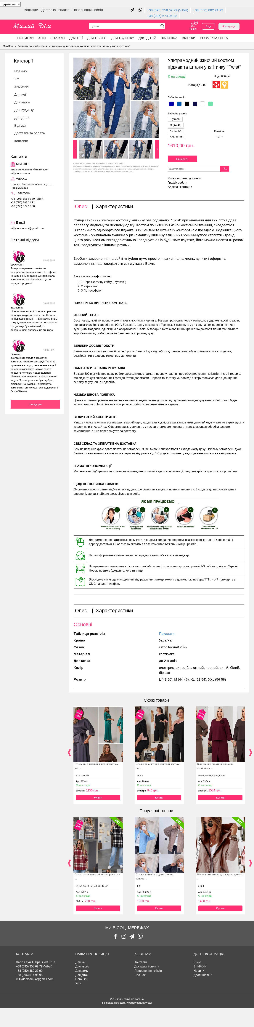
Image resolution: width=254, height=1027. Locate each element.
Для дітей (147, 38)
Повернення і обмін (88, 10)
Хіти (42, 38)
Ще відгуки (35, 404)
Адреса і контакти (180, 186)
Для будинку (122, 38)
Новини (199, 970)
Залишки (169, 38)
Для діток (81, 975)
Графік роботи (177, 182)
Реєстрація (229, 26)
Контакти (31, 10)
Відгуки (188, 38)
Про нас (140, 975)
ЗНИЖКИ (57, 38)
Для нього (97, 38)
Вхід (208, 26)
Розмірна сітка (214, 38)
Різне (197, 962)
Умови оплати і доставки (185, 178)
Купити (98, 797)
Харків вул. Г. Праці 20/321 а (35, 962)
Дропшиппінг (203, 975)
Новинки (25, 38)
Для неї (76, 38)
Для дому (81, 970)
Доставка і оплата (55, 10)
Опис (81, 206)
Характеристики (114, 206)
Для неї (80, 962)
